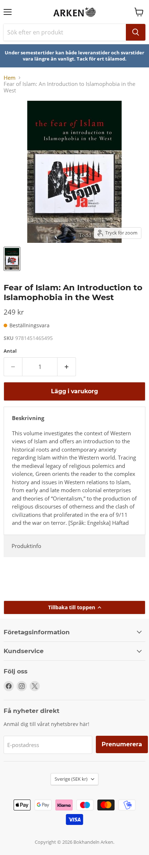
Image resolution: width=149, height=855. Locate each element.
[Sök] (135, 32)
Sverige (71, 779)
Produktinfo (26, 545)
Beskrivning (28, 418)
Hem (10, 78)
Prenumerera (122, 744)
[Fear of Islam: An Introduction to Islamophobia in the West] (12, 258)
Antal (10, 351)
